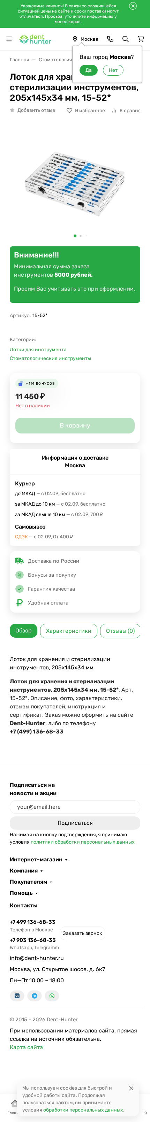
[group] (75, 185)
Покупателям (28, 882)
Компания (24, 871)
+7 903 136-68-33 (34, 944)
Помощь (21, 893)
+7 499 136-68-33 (32, 925)
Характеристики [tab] (68, 631)
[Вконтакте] (17, 995)
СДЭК (21, 537)
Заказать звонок (82, 933)
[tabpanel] (75, 695)
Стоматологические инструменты (50, 358)
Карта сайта (26, 1047)
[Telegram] (34, 995)
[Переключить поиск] (125, 39)
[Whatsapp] (52, 995)
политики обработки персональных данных (83, 842)
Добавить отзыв (36, 110)
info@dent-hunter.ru (37, 958)
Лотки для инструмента (38, 350)
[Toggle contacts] (110, 39)
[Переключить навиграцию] (9, 39)
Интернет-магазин (36, 859)
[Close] (131, 1088)
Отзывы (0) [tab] (120, 631)
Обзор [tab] (23, 630)
